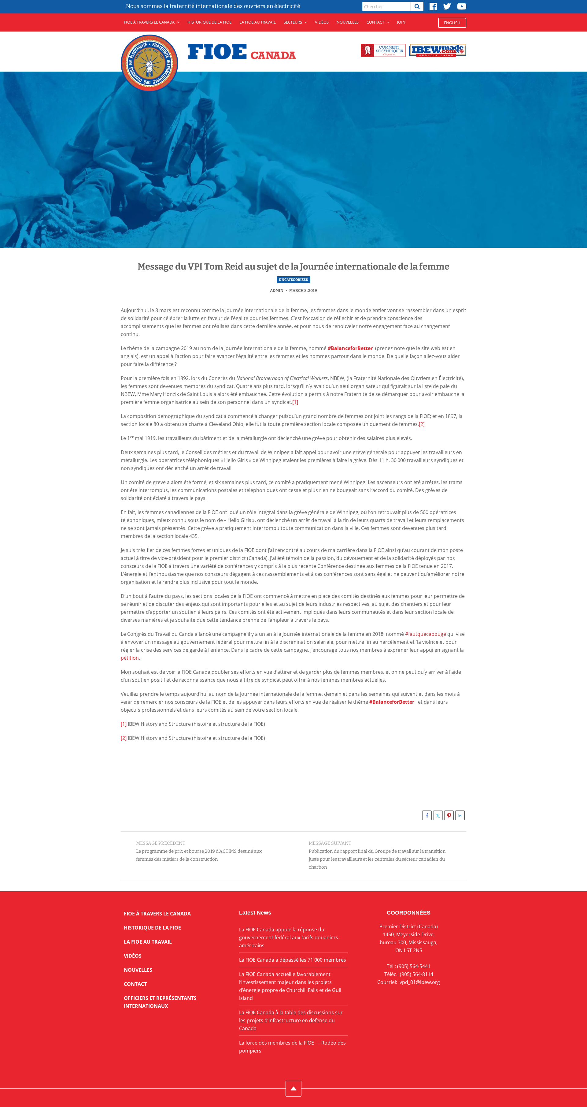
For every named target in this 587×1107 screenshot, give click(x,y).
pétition (130, 657)
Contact (375, 22)
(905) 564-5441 (413, 966)
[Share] (427, 815)
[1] (295, 402)
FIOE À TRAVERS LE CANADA (149, 22)
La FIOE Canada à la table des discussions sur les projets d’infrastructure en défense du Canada (291, 1020)
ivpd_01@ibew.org (419, 982)
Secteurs (293, 22)
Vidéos (322, 22)
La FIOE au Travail (257, 22)
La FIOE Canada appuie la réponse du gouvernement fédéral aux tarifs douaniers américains (288, 937)
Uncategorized (293, 280)
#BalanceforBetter (351, 348)
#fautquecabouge (425, 634)
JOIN (401, 22)
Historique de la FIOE (209, 22)
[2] (422, 424)
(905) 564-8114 (416, 974)
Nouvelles (348, 22)
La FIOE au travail (148, 941)
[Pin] (449, 815)
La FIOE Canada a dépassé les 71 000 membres (292, 959)
